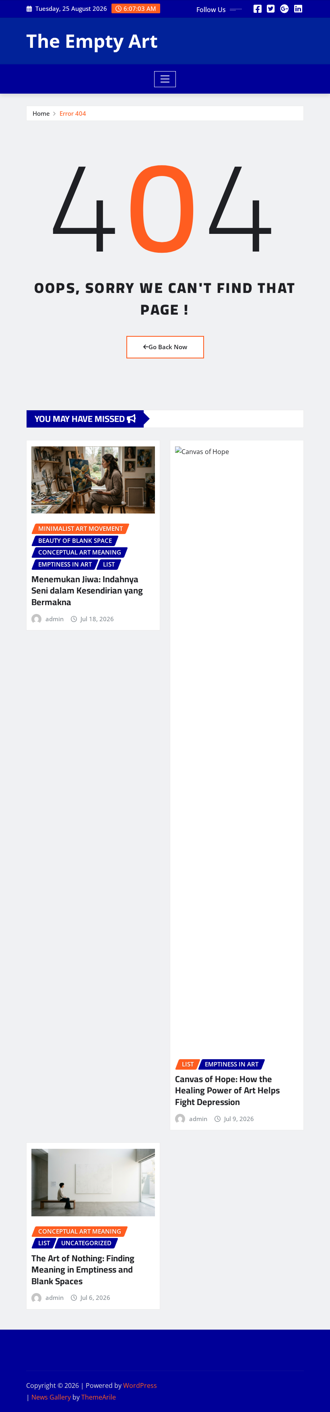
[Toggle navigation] (165, 79)
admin (54, 619)
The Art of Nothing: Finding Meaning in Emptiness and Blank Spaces (82, 1269)
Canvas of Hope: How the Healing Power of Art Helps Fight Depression (227, 1090)
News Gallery (51, 1397)
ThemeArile (98, 1397)
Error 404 (73, 113)
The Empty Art (92, 40)
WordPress (140, 1385)
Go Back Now (167, 347)
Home (41, 113)
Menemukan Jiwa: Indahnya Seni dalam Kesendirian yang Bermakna (87, 590)
